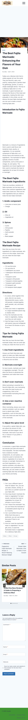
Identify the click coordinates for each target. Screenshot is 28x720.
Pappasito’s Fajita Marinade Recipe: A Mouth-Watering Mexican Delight (7, 549)
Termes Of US (21, 718)
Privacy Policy (21, 715)
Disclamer (12, 715)
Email (5, 654)
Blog (3, 50)
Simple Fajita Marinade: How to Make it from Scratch (21, 548)
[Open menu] (23, 3)
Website (5, 662)
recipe (15, 536)
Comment (6, 624)
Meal (10, 536)
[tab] (10, 603)
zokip (5, 71)
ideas (5, 536)
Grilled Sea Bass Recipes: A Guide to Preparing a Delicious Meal (13, 590)
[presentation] (14, 577)
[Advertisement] (14, 23)
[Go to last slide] (4, 585)
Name (5, 647)
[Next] (23, 585)
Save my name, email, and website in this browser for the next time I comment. (14, 668)
